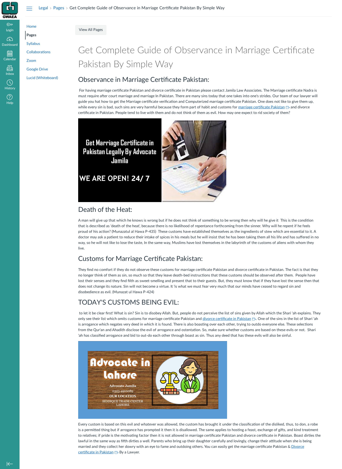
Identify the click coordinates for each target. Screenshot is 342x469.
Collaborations (38, 52)
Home (31, 26)
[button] (10, 85)
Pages (31, 35)
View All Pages (91, 30)
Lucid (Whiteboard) (42, 78)
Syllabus (33, 44)
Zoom (31, 61)
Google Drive (37, 69)
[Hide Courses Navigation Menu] (29, 8)
